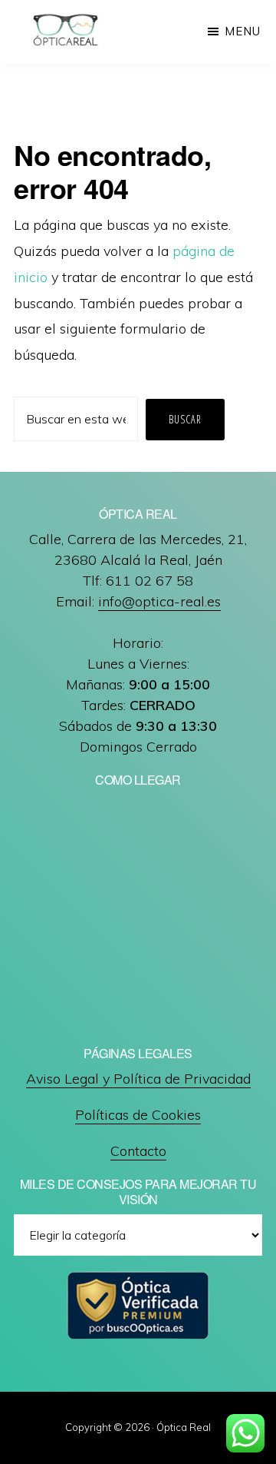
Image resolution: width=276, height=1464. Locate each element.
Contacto (138, 1151)
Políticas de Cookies (138, 1115)
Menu (243, 31)
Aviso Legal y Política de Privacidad (138, 1078)
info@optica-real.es (159, 601)
